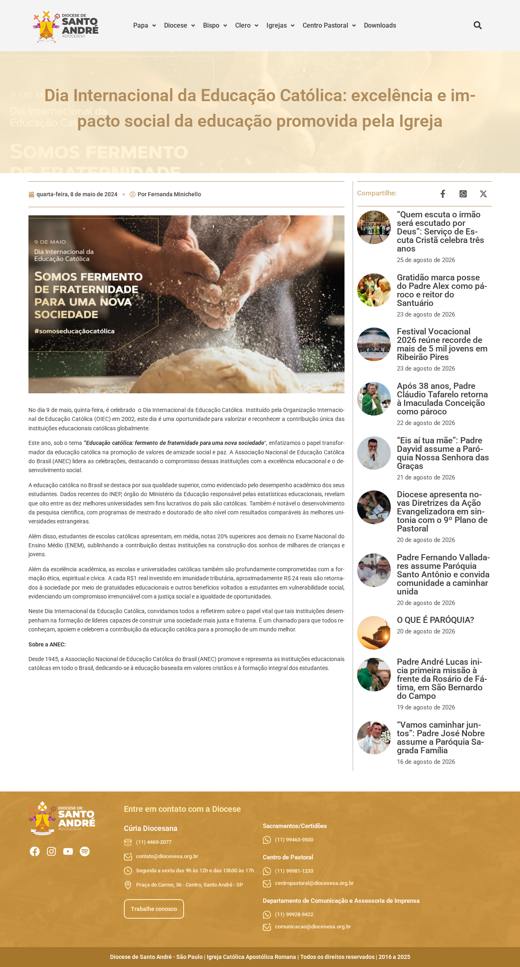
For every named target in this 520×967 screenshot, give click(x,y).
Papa (140, 25)
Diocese (175, 25)
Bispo (211, 25)
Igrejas (276, 25)
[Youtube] (68, 851)
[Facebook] (34, 851)
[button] (144, 25)
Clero (243, 25)
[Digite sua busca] (478, 25)
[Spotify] (84, 851)
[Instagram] (51, 851)
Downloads (380, 25)
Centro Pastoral (325, 25)
